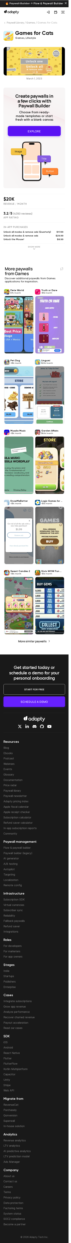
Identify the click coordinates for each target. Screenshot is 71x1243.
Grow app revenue (14, 1006)
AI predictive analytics (17, 1151)
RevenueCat (10, 1104)
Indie (6, 970)
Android (8, 1047)
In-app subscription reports (20, 828)
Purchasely (10, 1110)
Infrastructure (13, 893)
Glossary (8, 774)
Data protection (13, 1203)
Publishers (9, 981)
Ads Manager (11, 1161)
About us (9, 1176)
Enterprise (9, 987)
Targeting (9, 874)
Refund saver (11, 926)
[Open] (63, 12)
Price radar (10, 785)
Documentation (12, 780)
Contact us (10, 1181)
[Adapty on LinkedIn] (27, 726)
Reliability (9, 915)
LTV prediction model (16, 1156)
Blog (6, 747)
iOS (5, 1042)
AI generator (11, 858)
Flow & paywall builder (17, 847)
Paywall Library (15, 23)
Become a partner (14, 1224)
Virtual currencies (13, 905)
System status (12, 1213)
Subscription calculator (17, 817)
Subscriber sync (13, 910)
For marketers (11, 951)
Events (7, 769)
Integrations (10, 931)
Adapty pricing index (16, 801)
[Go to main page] (11, 12)
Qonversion (10, 1115)
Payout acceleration (15, 1022)
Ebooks (8, 753)
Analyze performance (16, 1011)
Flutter (7, 1058)
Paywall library (12, 790)
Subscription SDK (14, 899)
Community (10, 833)
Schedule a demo (34, 702)
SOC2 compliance (14, 1218)
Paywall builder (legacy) (17, 853)
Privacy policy (11, 1197)
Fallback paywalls (14, 921)
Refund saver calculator (18, 822)
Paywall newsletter (15, 796)
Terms (7, 1192)
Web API (8, 1090)
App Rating (11, 216)
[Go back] (5, 23)
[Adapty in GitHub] (42, 726)
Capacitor (9, 1074)
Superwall (9, 1120)
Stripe (7, 1085)
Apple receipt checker (16, 812)
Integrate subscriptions (17, 1001)
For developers (12, 946)
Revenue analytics (14, 1140)
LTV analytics (11, 1145)
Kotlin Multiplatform (15, 1069)
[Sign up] (48, 12)
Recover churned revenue (19, 1017)
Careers (8, 1186)
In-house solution (14, 1126)
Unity (6, 1079)
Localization (10, 880)
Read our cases (12, 1028)
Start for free (34, 689)
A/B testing (10, 863)
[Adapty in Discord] (34, 726)
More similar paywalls (32, 640)
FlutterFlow (10, 1063)
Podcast (8, 758)
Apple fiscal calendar (16, 806)
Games (30, 23)
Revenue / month (15, 203)
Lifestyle (31, 38)
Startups (8, 976)
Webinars (9, 763)
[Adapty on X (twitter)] (19, 726)
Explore (34, 130)
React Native (11, 1053)
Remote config (12, 885)
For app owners (12, 956)
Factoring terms (13, 1208)
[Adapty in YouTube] (49, 726)
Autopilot (9, 869)
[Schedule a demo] (55, 12)
